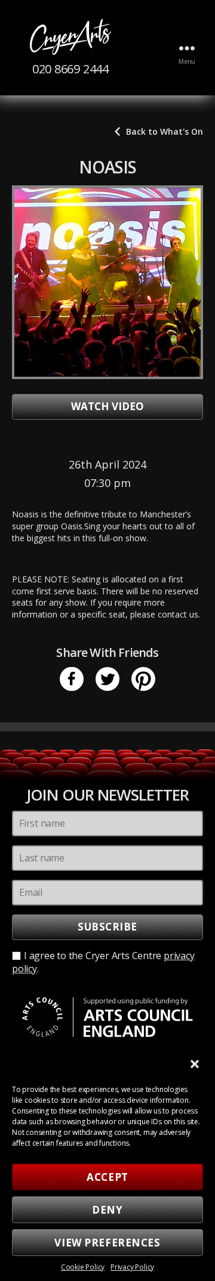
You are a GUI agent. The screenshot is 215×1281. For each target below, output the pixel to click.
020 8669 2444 (70, 69)
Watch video (107, 406)
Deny (107, 1210)
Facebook (72, 679)
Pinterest (143, 679)
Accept (107, 1177)
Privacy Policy (132, 1267)
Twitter (107, 679)
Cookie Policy (83, 1267)
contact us (178, 614)
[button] (196, 1065)
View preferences (107, 1242)
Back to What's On (164, 131)
